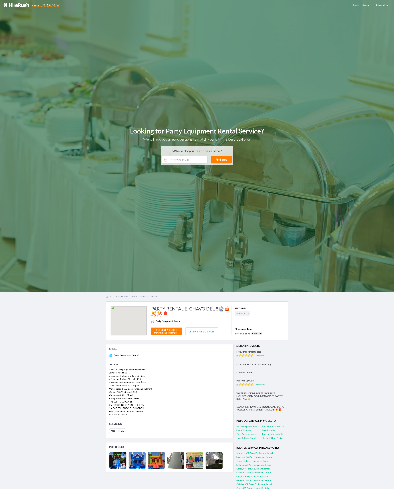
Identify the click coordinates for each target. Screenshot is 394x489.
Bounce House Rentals (273, 427)
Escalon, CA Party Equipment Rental (253, 474)
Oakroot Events (245, 373)
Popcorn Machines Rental (274, 435)
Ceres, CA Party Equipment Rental (253, 470)
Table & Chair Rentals (246, 439)
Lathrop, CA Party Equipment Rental (253, 466)
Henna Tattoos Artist (272, 439)
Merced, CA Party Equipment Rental (253, 481)
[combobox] (184, 160)
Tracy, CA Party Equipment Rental (252, 462)
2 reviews (260, 385)
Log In (356, 5)
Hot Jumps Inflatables (248, 353)
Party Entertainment (246, 435)
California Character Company (253, 365)
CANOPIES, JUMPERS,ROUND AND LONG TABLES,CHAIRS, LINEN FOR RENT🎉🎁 (260, 409)
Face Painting (268, 431)
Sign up (366, 5)
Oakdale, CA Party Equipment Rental (254, 485)
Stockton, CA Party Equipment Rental (254, 454)
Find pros (221, 160)
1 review (260, 356)
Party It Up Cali (245, 382)
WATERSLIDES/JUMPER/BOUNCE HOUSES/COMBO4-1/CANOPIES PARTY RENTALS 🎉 (259, 397)
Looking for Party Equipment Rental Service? (197, 132)
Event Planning (243, 431)
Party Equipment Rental (247, 427)
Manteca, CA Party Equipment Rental (254, 458)
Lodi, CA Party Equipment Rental (252, 478)
